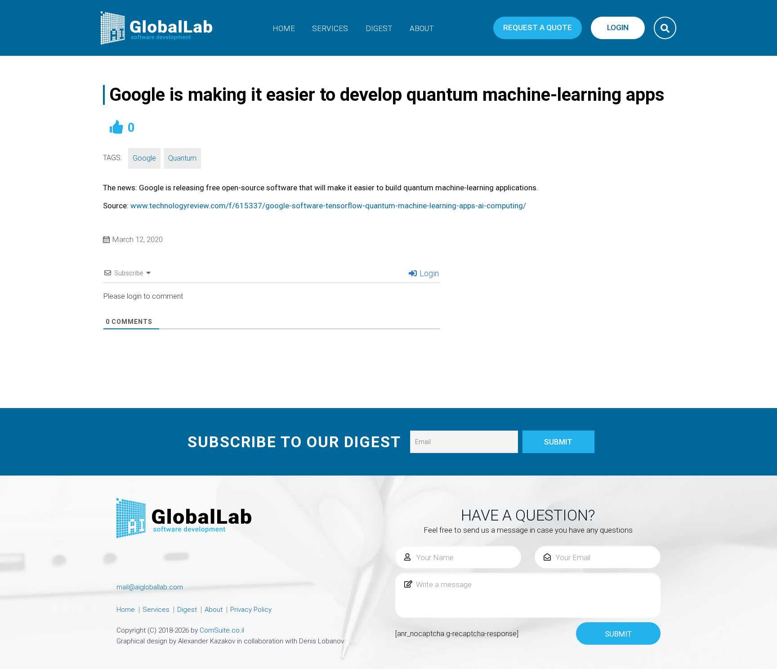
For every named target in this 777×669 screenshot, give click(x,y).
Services (330, 28)
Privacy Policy (251, 610)
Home (283, 28)
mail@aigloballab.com (149, 587)
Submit (618, 633)
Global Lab (157, 28)
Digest (379, 28)
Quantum (182, 158)
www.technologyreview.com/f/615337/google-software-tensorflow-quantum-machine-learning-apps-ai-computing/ (328, 205)
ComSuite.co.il (222, 630)
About (422, 28)
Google (144, 158)
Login (428, 273)
